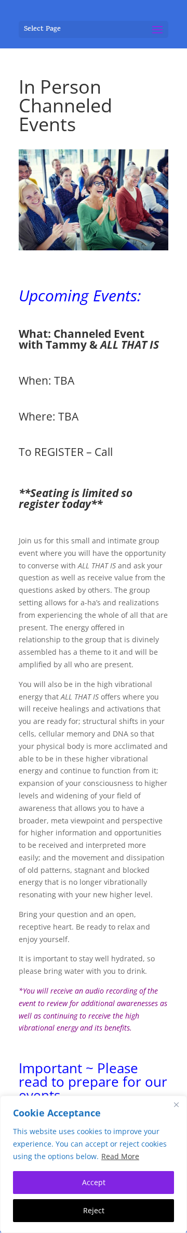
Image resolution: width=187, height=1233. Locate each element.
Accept (93, 1182)
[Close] (176, 1104)
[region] (93, 1164)
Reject (93, 1210)
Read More (120, 1156)
